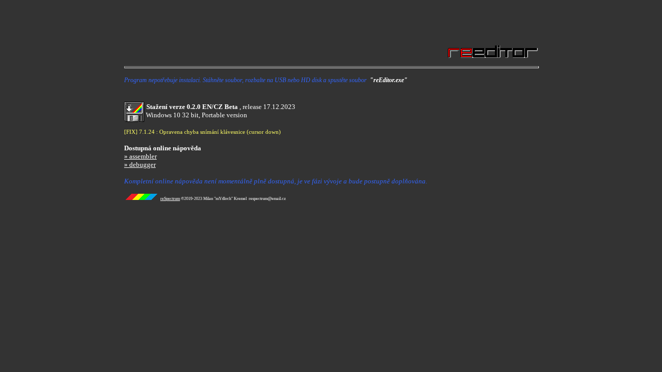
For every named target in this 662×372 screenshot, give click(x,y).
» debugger (140, 164)
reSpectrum (170, 198)
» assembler (140, 156)
